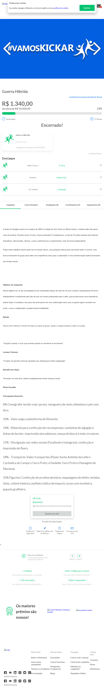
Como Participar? (31, 205)
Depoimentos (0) (93, 205)
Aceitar (87, 8)
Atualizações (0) (52, 205)
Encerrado (10, 119)
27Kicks (98, 119)
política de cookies (61, 8)
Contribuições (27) (72, 205)
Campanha (10, 205)
